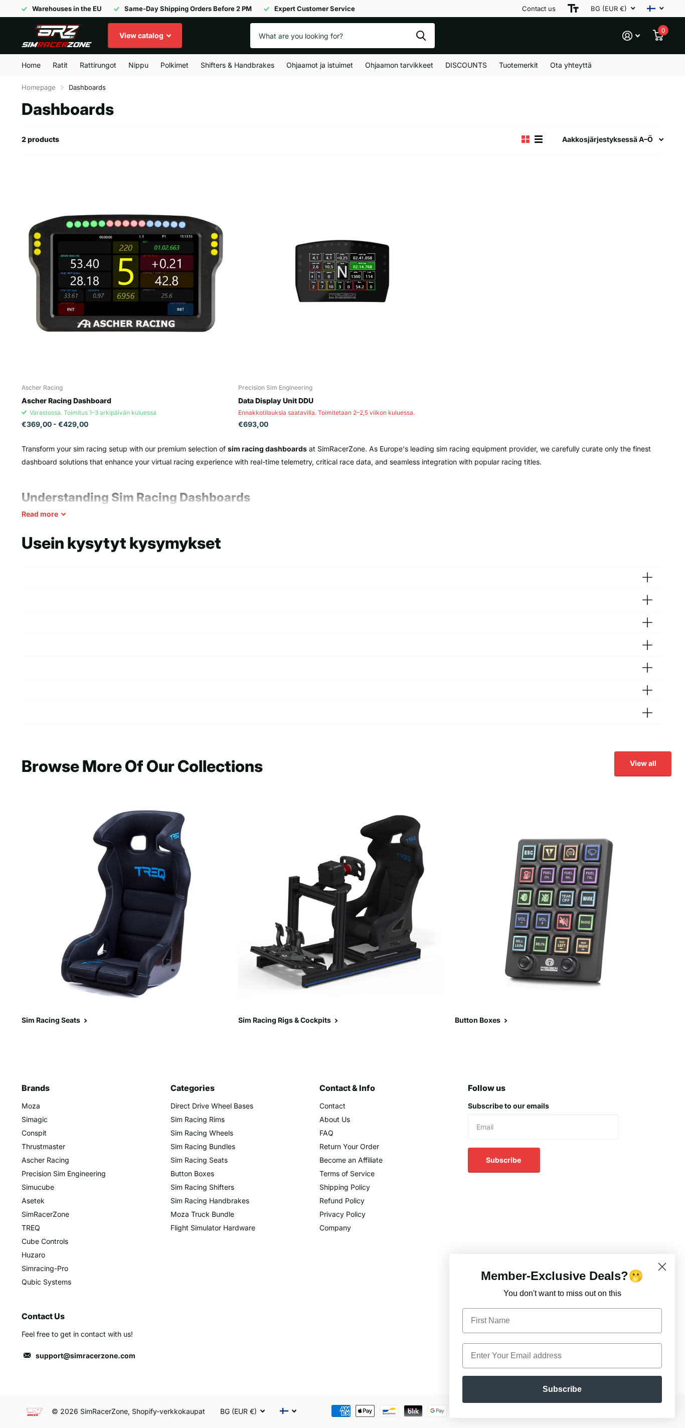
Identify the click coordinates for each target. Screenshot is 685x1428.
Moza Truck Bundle (202, 1214)
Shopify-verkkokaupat (168, 1411)
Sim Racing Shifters (202, 1187)
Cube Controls (45, 1241)
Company (335, 1227)
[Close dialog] (662, 1267)
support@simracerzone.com (85, 1355)
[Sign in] (631, 36)
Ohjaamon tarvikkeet (399, 65)
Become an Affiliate (351, 1160)
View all (643, 763)
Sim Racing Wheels (201, 1133)
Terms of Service (347, 1173)
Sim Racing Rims (197, 1119)
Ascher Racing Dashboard (66, 400)
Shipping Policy (344, 1187)
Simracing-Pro (45, 1268)
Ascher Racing (45, 1160)
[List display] (539, 139)
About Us (334, 1119)
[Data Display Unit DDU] (342, 271)
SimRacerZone (45, 1214)
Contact (332, 1105)
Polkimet (174, 65)
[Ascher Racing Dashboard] (126, 271)
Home (31, 65)
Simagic (35, 1119)
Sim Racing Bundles (202, 1146)
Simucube (38, 1187)
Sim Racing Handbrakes (209, 1200)
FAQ (326, 1133)
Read (40, 514)
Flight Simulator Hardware (212, 1227)
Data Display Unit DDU (275, 400)
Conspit (34, 1133)
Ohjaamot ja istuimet (319, 65)
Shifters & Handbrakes (237, 65)
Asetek (33, 1200)
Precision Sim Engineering (64, 1173)
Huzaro (33, 1254)
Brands (36, 1088)
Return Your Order (349, 1146)
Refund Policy (342, 1200)
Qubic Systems (46, 1282)
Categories (192, 1088)
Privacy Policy (342, 1214)
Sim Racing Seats (199, 1160)
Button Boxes (192, 1173)
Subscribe (504, 1160)
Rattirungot (98, 65)
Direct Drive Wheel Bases (211, 1105)
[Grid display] (526, 139)
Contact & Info (347, 1088)
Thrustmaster (43, 1146)
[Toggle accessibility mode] (573, 8)
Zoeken (421, 35)
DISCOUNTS (466, 65)
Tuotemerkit (518, 65)
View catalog (142, 35)
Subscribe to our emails (508, 1105)
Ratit (60, 65)
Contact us (539, 9)
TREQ (31, 1227)
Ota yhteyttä (571, 65)
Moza (31, 1105)
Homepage (39, 87)
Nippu (138, 65)
